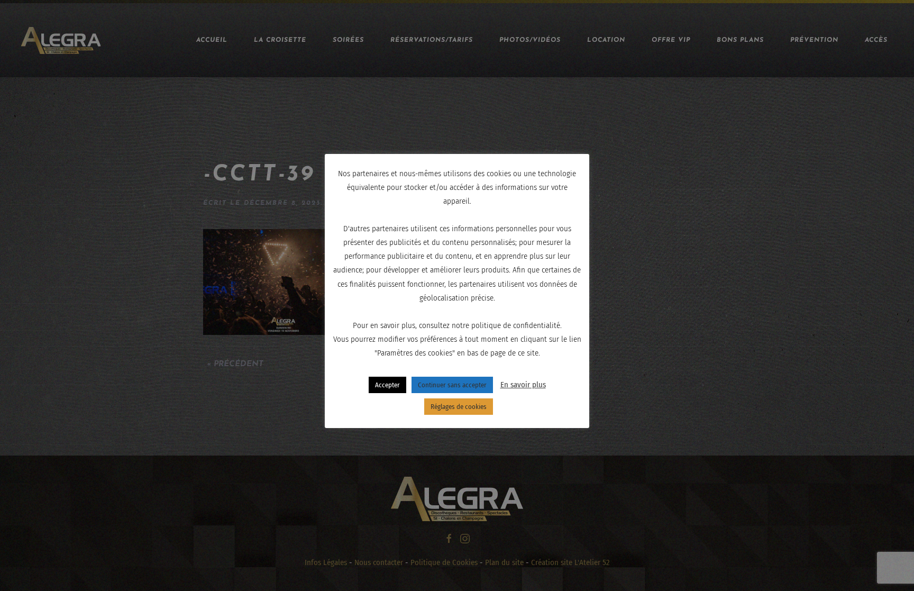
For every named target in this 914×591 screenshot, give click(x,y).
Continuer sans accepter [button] (452, 385)
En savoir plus (523, 384)
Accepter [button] (387, 385)
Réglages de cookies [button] (459, 407)
